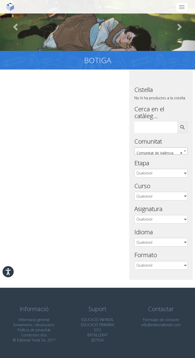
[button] (14, 25)
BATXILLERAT (97, 335)
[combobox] (161, 151)
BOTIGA (97, 340)
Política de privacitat (34, 329)
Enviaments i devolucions (34, 324)
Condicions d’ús (34, 335)
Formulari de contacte (161, 319)
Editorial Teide (12, 7)
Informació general (34, 319)
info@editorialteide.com (161, 324)
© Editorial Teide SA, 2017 (34, 340)
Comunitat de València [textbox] (159, 152)
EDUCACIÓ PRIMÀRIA (97, 324)
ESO (97, 329)
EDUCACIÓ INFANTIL (98, 319)
